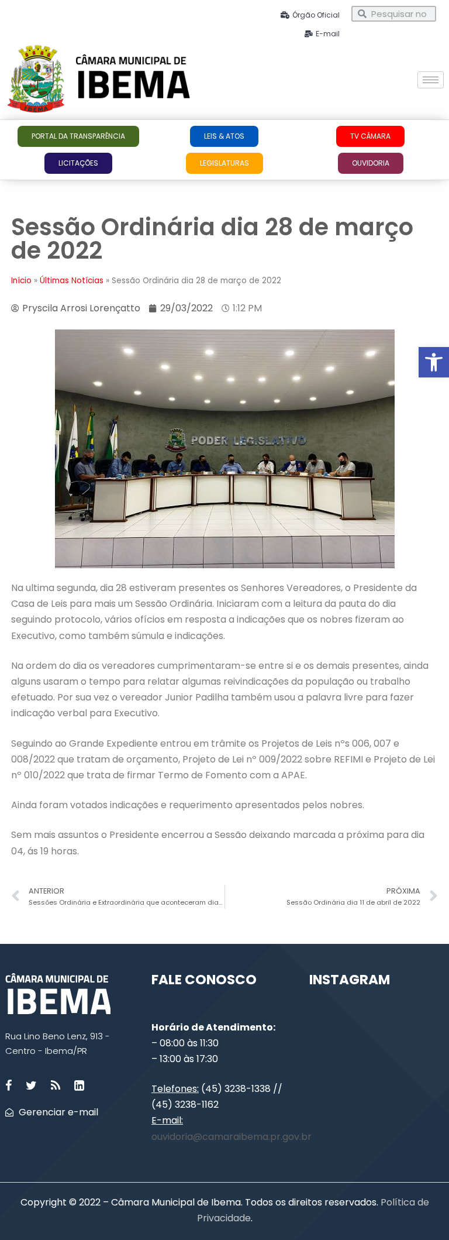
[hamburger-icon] (430, 79)
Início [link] (21, 280)
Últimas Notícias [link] (71, 280)
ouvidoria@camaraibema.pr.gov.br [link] (231, 1136)
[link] (434, 362)
